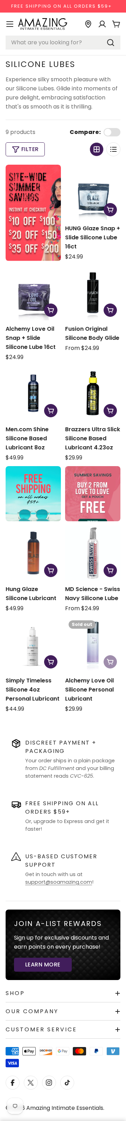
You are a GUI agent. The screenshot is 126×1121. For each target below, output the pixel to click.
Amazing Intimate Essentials (64, 1108)
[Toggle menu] (10, 24)
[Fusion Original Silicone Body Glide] (92, 292)
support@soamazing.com (58, 882)
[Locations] (88, 24)
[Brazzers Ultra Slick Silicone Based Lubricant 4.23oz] (92, 393)
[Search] (110, 42)
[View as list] (113, 149)
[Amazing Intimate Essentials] (92, 493)
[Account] (102, 24)
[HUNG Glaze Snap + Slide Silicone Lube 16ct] (92, 192)
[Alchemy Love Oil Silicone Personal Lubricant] (92, 644)
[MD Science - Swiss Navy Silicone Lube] (92, 553)
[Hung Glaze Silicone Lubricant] (33, 553)
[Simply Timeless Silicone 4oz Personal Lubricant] (33, 644)
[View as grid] (97, 149)
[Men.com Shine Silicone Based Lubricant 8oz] (33, 393)
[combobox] (63, 43)
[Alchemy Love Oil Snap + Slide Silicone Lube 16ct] (33, 292)
